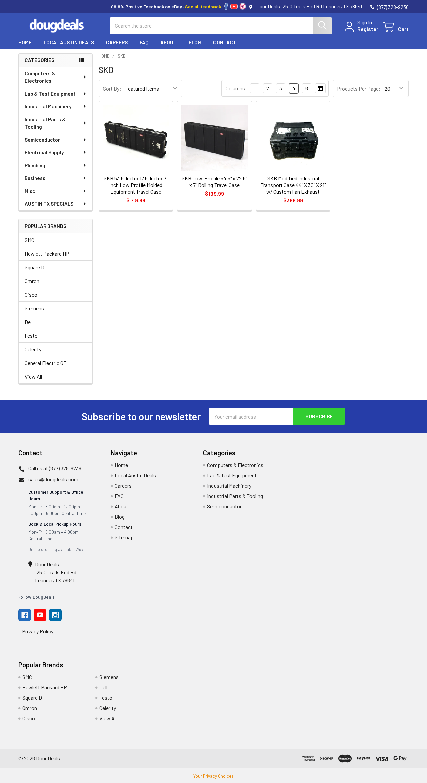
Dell (29, 322)
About (168, 42)
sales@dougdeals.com (53, 479)
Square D (34, 267)
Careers (117, 42)
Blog (195, 42)
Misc (30, 191)
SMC (29, 240)
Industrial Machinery (48, 106)
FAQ (144, 42)
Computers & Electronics (40, 77)
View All (33, 376)
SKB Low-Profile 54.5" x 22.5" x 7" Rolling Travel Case (214, 181)
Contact (224, 42)
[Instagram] (242, 6)
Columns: (236, 88)
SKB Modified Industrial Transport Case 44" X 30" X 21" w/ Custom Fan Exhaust (293, 185)
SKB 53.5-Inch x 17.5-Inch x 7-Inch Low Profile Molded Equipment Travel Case (136, 185)
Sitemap (124, 537)
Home (25, 42)
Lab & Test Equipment (50, 94)
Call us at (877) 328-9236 (54, 468)
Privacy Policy (37, 631)
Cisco (31, 294)
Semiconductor (42, 140)
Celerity (33, 349)
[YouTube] (234, 6)
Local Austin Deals (69, 42)
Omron (32, 281)
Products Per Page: (359, 88)
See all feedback (203, 6)
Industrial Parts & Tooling (45, 123)
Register (367, 29)
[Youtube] (40, 615)
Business (35, 178)
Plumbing (35, 165)
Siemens (34, 308)
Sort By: (112, 88)
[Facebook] (226, 6)
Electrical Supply (44, 152)
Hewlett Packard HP (47, 253)
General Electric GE (46, 363)
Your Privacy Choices (213, 776)
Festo (31, 335)
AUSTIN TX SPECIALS (49, 204)
